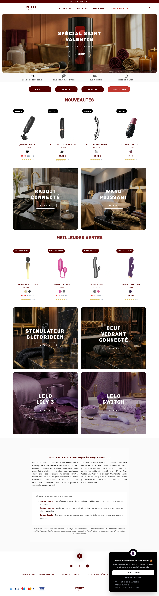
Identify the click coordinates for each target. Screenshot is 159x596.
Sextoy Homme (47, 508)
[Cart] (150, 8)
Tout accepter (133, 572)
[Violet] (130, 291)
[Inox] (96, 151)
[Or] (25, 291)
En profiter (79, 54)
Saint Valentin (118, 8)
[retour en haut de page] (79, 556)
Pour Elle (65, 8)
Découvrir (45, 205)
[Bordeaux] (130, 151)
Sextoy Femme (46, 501)
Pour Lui (82, 8)
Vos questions (28, 574)
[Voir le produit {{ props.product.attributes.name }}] (28, 135)
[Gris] (63, 291)
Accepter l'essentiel (133, 577)
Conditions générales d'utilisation (104, 574)
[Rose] (59, 291)
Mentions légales (70, 574)
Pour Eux (99, 8)
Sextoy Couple (46, 515)
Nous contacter (46, 574)
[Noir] (27, 151)
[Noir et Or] (61, 151)
